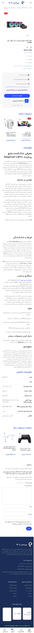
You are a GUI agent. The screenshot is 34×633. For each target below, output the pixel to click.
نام (30, 507)
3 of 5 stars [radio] (19, 482)
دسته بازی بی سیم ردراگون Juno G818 (25, 449)
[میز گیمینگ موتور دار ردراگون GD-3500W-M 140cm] (9, 438)
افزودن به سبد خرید (17, 96)
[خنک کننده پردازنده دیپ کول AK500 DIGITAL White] (9, 124)
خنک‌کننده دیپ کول (26, 280)
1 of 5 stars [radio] (22, 482)
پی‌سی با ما (14, 2)
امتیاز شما (28, 483)
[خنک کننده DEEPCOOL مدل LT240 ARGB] (24, 124)
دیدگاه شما (28, 486)
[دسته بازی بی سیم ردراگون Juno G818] (24, 439)
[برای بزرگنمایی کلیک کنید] (27, 36)
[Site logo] (23, 2)
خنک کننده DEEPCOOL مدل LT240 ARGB (26, 134)
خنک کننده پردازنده (22, 8)
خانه (30, 8)
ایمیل (30, 514)
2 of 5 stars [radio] (21, 482)
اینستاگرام (20, 342)
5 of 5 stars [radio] (17, 482)
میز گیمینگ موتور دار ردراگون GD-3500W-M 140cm (9, 448)
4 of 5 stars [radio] (18, 482)
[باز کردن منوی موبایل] (31, 2)
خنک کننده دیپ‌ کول (9, 8)
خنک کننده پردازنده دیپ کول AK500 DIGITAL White (10, 134)
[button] (29, 25)
